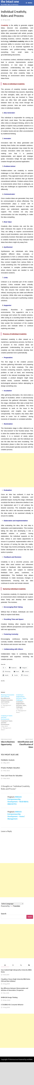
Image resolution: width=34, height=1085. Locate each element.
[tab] (5, 965)
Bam (30, 1059)
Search (3, 914)
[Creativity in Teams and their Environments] (8, 723)
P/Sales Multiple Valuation (10, 768)
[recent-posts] (13, 965)
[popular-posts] (5, 965)
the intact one (10, 1)
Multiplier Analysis (7, 760)
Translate (16, 906)
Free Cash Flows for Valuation (11, 776)
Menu (30, 3)
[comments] (21, 965)
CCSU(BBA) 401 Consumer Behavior (12, 1005)
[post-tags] (29, 965)
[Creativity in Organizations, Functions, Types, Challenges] (23, 703)
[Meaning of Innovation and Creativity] (8, 701)
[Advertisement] (17, 470)
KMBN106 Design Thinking (9, 997)
